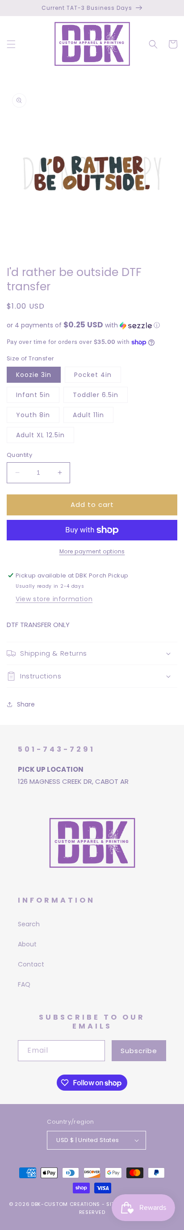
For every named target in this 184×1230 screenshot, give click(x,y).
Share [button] (26, 704)
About (27, 944)
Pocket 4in (93, 374)
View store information (54, 598)
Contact (31, 964)
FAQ (24, 984)
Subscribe (139, 1050)
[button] (11, 44)
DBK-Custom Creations (65, 1204)
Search (29, 924)
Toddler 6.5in (95, 394)
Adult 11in (88, 414)
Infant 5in (33, 394)
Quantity (19, 455)
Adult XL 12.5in (40, 435)
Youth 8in (33, 414)
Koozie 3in (33, 374)
